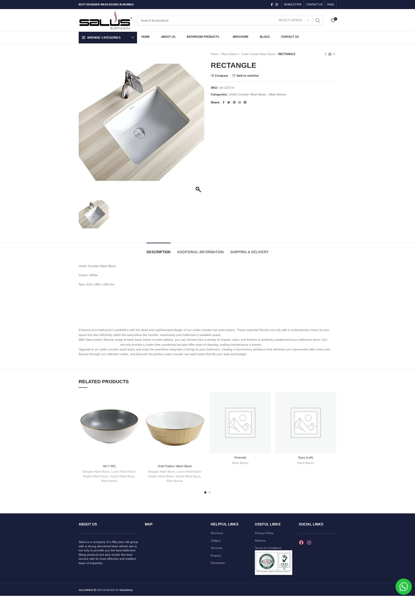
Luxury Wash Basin (123, 471)
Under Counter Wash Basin (258, 54)
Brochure (217, 533)
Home (214, 54)
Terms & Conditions (268, 548)
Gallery (215, 540)
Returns (260, 540)
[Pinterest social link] (234, 102)
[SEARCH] (317, 20)
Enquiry (216, 555)
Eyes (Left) (305, 457)
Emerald (240, 457)
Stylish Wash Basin (122, 476)
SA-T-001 (109, 466)
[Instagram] (309, 542)
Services (216, 548)
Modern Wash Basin (95, 476)
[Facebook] (301, 542)
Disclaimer (218, 563)
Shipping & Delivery (249, 252)
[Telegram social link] (245, 102)
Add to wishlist (247, 75)
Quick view (136, 409)
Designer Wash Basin (95, 471)
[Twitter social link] (228, 102)
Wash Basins (229, 54)
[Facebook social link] (272, 4)
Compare (221, 75)
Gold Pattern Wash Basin (175, 466)
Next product (334, 54)
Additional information (200, 252)
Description (159, 252)
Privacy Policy (264, 533)
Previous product (325, 54)
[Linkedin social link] (239, 102)
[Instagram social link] (276, 4)
